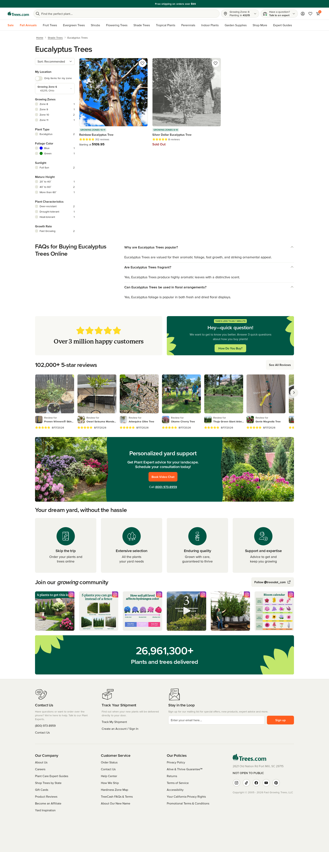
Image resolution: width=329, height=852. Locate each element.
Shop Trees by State (48, 783)
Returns (172, 776)
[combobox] (55, 61)
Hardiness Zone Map (114, 789)
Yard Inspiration (45, 810)
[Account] (302, 13)
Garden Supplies (236, 25)
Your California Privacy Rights (186, 796)
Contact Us (42, 732)
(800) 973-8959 (166, 487)
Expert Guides (282, 25)
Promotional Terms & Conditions (188, 803)
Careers (40, 769)
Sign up (280, 720)
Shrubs (95, 25)
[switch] (39, 78)
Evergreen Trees (74, 25)
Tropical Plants (165, 25)
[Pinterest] (276, 783)
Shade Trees (141, 25)
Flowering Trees (116, 25)
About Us (41, 762)
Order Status (109, 762)
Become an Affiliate (48, 803)
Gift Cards (41, 789)
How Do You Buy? (230, 348)
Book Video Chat (163, 476)
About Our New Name (115, 803)
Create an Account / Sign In (120, 728)
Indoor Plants (210, 25)
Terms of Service (178, 783)
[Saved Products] (310, 13)
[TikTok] (246, 783)
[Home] (18, 14)
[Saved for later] (142, 63)
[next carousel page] (294, 392)
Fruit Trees (50, 25)
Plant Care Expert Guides (51, 776)
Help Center (109, 776)
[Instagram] (236, 783)
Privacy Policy (176, 762)
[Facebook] (256, 783)
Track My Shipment (114, 721)
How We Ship (110, 783)
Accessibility (175, 789)
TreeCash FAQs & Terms (117, 796)
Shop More (260, 25)
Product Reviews (46, 796)
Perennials (188, 25)
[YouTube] (266, 783)
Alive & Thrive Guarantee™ (184, 769)
